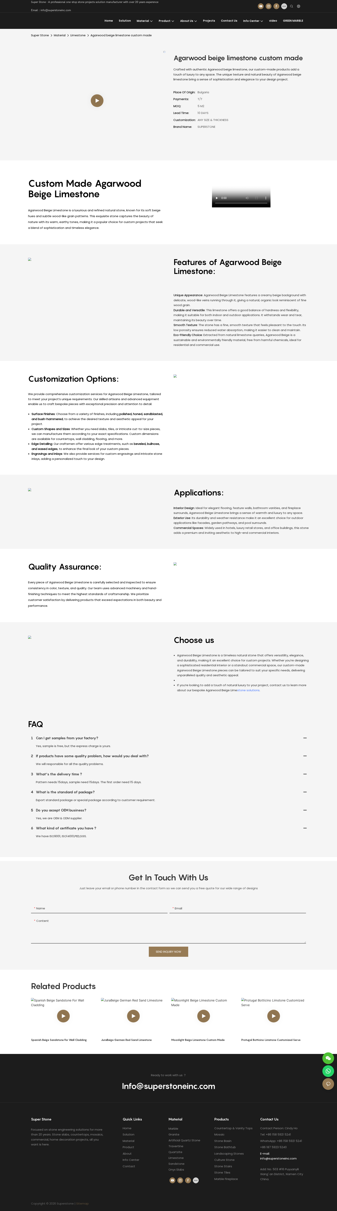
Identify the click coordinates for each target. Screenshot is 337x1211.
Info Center (131, 1160)
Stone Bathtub (225, 1147)
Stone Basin (222, 1141)
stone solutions (248, 690)
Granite (173, 1134)
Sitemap (82, 1203)
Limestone (78, 35)
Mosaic (219, 1134)
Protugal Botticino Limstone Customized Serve (271, 1039)
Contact (129, 1166)
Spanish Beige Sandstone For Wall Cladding (59, 1039)
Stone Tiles (222, 1172)
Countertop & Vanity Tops (233, 1128)
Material (60, 35)
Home (127, 1128)
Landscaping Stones (229, 1153)
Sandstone (176, 1164)
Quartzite (175, 1152)
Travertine (175, 1146)
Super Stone (40, 35)
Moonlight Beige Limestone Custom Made (198, 1039)
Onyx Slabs (176, 1169)
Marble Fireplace (226, 1179)
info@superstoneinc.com (278, 1158)
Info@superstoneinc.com (168, 1086)
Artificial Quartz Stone (184, 1140)
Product (128, 1147)
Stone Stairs (223, 1166)
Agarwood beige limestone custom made (121, 35)
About (127, 1153)
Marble (173, 1129)
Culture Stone (224, 1160)
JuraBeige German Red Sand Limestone (126, 1039)
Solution (128, 1134)
